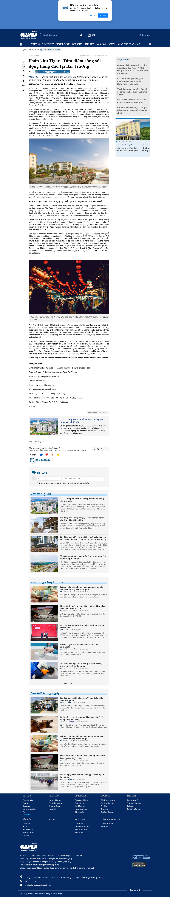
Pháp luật (48, 44)
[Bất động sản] (44, 525)
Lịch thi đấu (79, 823)
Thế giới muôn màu (133, 809)
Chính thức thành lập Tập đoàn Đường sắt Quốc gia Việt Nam (131, 149)
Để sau (92, 15)
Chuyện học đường (107, 823)
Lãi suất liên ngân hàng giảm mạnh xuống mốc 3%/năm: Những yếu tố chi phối (81, 588)
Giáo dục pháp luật (129, 44)
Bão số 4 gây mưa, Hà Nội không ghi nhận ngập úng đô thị (82, 775)
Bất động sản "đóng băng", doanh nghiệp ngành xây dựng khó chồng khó (82, 519)
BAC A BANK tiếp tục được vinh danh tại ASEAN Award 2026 (82, 626)
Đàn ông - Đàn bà (107, 812)
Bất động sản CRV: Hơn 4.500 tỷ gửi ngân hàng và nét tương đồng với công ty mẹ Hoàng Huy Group (83, 538)
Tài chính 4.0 (79, 803)
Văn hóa (101, 44)
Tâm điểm (26, 803)
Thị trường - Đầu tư (81, 800)
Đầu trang (134, 890)
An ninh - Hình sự (55, 800)
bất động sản (40, 441)
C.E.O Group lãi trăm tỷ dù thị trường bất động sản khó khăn (81, 420)
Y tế (24, 812)
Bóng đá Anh (79, 832)
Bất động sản (79, 812)
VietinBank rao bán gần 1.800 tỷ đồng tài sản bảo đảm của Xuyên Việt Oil (82, 607)
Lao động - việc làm (29, 809)
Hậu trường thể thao (81, 826)
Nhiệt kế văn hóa (28, 832)
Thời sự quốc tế (132, 800)
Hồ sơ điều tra (53, 809)
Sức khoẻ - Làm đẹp (108, 800)
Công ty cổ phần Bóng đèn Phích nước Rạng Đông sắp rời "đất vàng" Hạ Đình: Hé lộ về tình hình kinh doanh (132, 69)
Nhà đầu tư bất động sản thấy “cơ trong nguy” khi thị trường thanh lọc (83, 557)
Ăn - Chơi (104, 806)
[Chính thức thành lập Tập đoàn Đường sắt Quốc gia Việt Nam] (133, 129)
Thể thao (26, 835)
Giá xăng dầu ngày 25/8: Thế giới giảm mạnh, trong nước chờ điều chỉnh (81, 664)
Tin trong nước (28, 800)
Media (112, 44)
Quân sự (130, 806)
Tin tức (35, 44)
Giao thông (26, 806)
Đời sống (77, 44)
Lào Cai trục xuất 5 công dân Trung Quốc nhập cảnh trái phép (82, 699)
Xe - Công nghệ (80, 806)
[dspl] (20, 44)
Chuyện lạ (104, 809)
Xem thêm (68, 683)
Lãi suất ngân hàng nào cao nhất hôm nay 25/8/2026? (79, 645)
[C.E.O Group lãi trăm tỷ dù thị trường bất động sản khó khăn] (44, 426)
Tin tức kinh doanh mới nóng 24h (131, 145)
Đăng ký (103, 15)
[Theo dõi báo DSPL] (52, 72)
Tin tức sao (26, 823)
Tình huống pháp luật (56, 803)
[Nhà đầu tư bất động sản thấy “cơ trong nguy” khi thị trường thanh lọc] (44, 563)
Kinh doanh (63, 44)
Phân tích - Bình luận (134, 803)
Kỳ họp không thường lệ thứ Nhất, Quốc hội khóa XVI (141, 50)
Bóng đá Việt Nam (81, 829)
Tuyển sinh (104, 826)
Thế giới (89, 44)
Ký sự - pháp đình (55, 806)
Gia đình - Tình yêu (107, 803)
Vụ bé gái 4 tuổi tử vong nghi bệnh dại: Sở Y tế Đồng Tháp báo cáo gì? (81, 718)
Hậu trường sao (28, 829)
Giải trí (25, 826)
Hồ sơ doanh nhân (81, 809)
